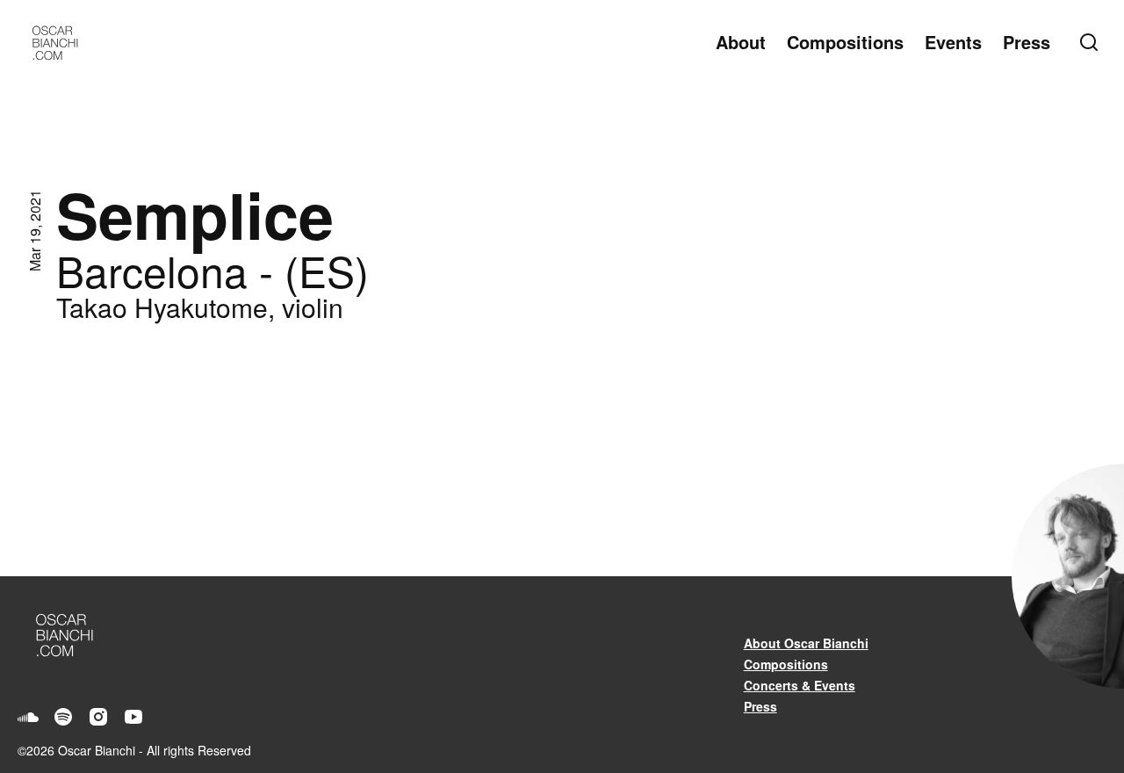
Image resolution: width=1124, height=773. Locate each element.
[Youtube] (133, 716)
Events (953, 41)
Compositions (845, 41)
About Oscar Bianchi (806, 643)
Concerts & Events (799, 685)
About (741, 41)
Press (1026, 41)
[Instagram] (98, 716)
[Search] (1092, 42)
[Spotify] (63, 716)
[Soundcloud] (28, 716)
